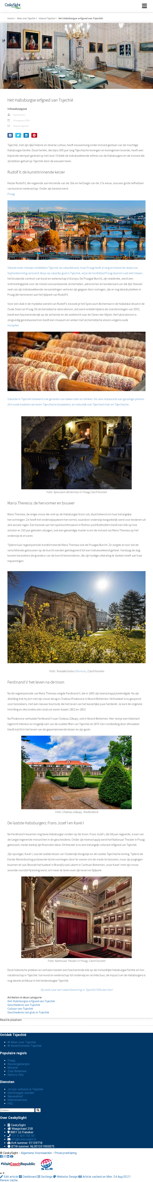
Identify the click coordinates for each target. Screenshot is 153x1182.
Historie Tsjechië (21, 126)
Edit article (11, 1176)
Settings (46, 1176)
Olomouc (80, 671)
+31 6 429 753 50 (23, 1136)
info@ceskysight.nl (23, 1139)
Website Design (67, 1176)
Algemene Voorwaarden (36, 1153)
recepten (75, 364)
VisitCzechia (19, 114)
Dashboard (29, 1176)
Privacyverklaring (65, 1153)
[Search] (38, 1110)
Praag (75, 233)
